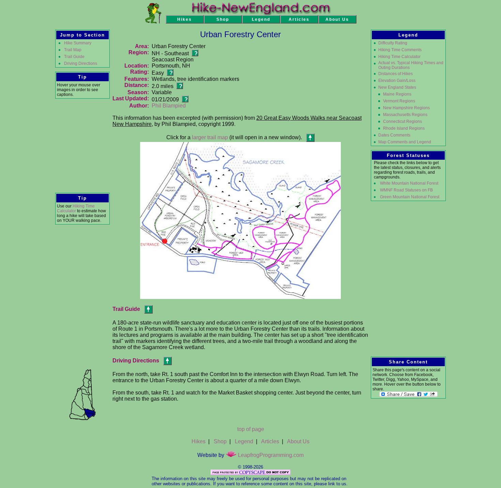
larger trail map (210, 137)
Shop (220, 441)
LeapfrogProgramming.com (270, 455)
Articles (270, 441)
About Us (298, 441)
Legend (244, 441)
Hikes (199, 441)
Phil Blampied (169, 106)
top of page (250, 429)
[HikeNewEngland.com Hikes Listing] (153, 22)
